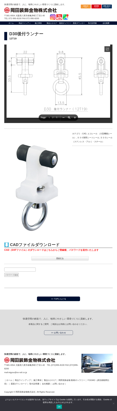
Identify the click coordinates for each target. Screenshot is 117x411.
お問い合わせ (58, 384)
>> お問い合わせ (58, 333)
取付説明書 (34, 384)
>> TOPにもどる (58, 299)
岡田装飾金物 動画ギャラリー (71, 380)
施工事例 (37, 380)
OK (59, 407)
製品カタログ (50, 380)
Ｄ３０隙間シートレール (88, 137)
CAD (84, 133)
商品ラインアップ (23, 380)
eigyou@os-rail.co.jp (18, 372)
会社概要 (46, 384)
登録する (60, 258)
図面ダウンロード (19, 384)
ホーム (9, 380)
